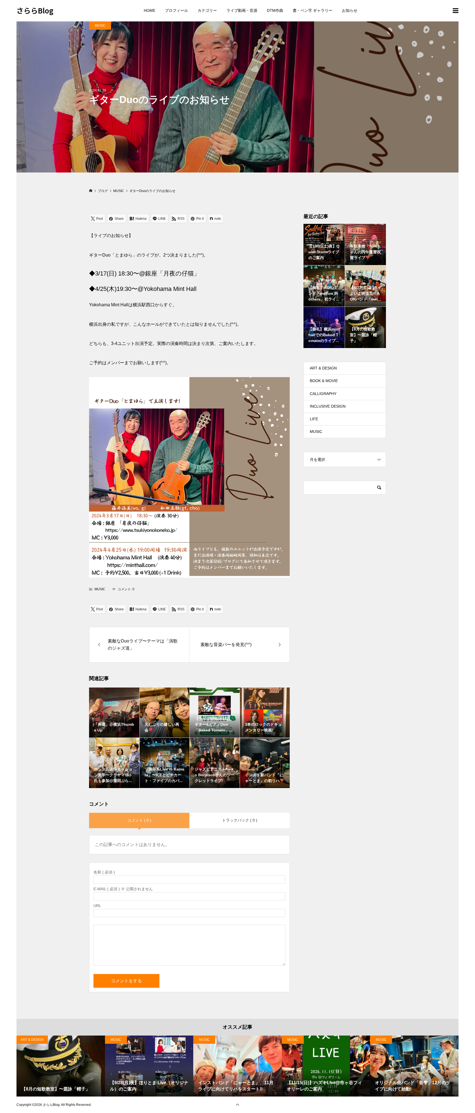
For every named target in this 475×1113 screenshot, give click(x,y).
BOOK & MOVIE (324, 381)
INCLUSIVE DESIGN (328, 406)
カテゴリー (207, 10)
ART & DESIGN (323, 368)
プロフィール (176, 10)
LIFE (314, 419)
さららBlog (34, 10)
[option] (60, 1066)
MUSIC (100, 25)
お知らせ (349, 10)
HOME (149, 10)
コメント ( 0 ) (139, 820)
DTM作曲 (275, 10)
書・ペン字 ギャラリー (312, 10)
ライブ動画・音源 (242, 10)
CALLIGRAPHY (323, 393)
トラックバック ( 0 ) (239, 820)
